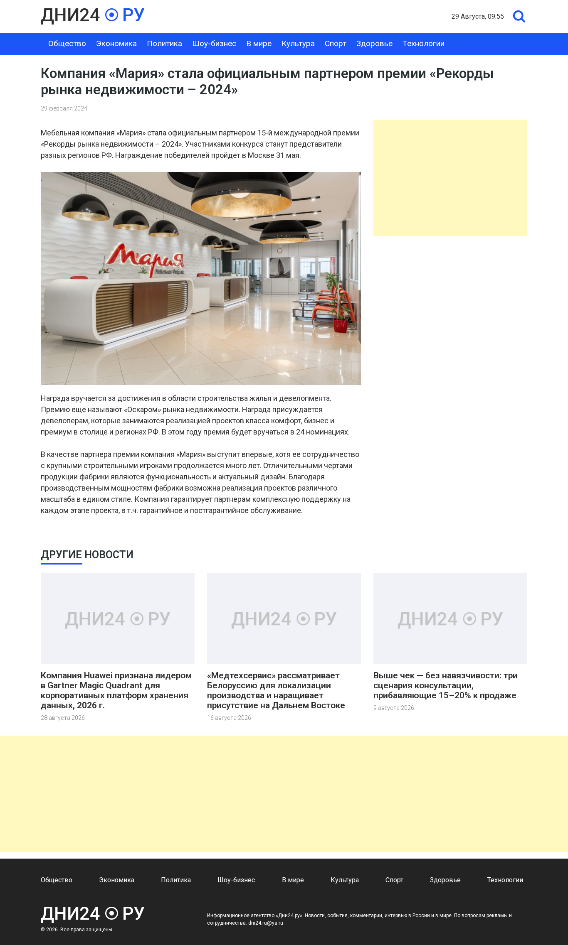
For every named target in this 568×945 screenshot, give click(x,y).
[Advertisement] (450, 178)
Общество (67, 43)
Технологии (424, 43)
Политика (164, 43)
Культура (298, 43)
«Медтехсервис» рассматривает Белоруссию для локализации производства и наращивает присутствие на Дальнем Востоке (276, 690)
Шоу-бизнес (214, 43)
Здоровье (374, 43)
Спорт (335, 43)
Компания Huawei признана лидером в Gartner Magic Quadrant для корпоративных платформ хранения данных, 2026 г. (116, 690)
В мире (259, 43)
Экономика (116, 43)
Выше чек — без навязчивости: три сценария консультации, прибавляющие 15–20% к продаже (445, 685)
